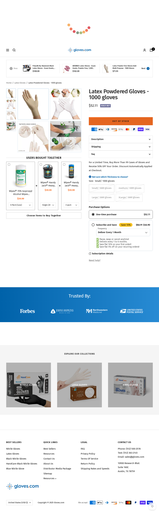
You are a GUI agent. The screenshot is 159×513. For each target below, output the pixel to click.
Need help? (94, 260)
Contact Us (49, 458)
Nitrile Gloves (13, 448)
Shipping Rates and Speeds (95, 468)
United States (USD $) (18, 502)
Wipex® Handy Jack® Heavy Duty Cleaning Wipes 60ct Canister (71, 184)
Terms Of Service (89, 458)
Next (143, 68)
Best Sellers (49, 448)
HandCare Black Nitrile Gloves (21, 463)
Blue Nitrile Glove (15, 468)
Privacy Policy (88, 453)
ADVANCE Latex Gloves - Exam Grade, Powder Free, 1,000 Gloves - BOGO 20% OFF (84, 67)
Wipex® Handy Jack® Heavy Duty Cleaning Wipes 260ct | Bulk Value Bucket (48, 184)
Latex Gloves (20, 83)
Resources (48, 453)
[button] (11, 93)
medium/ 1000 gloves (130, 188)
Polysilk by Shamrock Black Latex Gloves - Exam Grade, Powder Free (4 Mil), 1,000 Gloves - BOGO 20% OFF (43, 67)
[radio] (121, 214)
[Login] (144, 50)
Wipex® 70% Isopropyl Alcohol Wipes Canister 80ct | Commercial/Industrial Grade (20, 193)
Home (9, 83)
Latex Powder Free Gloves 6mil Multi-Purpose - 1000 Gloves (124, 67)
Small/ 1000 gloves (101, 188)
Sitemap (47, 473)
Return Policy (88, 463)
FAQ (83, 448)
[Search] (14, 50)
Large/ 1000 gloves (101, 197)
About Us (48, 463)
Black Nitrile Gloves (16, 458)
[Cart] (151, 50)
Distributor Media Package (57, 468)
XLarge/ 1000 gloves (129, 197)
